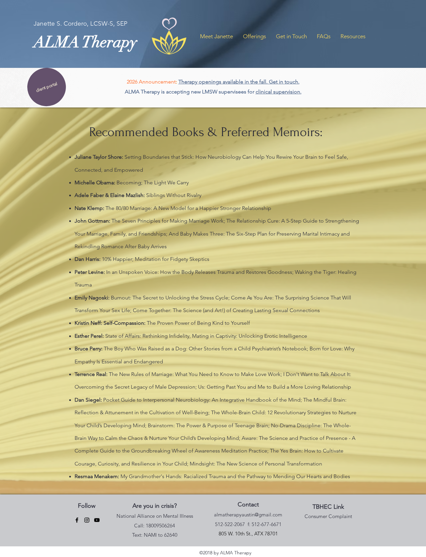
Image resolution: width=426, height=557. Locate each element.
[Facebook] (77, 520)
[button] (216, 36)
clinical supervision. (279, 92)
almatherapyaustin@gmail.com (248, 514)
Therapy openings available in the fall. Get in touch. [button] (239, 82)
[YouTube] (97, 520)
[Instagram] (87, 520)
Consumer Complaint (328, 516)
